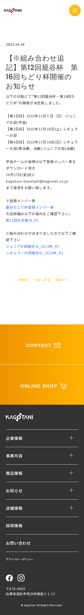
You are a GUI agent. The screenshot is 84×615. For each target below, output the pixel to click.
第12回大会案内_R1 (22, 220)
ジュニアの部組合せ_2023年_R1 (32, 246)
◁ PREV (21, 280)
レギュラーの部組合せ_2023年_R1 (34, 252)
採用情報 (14, 525)
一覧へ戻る (42, 280)
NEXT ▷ (63, 280)
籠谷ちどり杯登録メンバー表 (30, 207)
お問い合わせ (18, 543)
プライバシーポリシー (19, 559)
